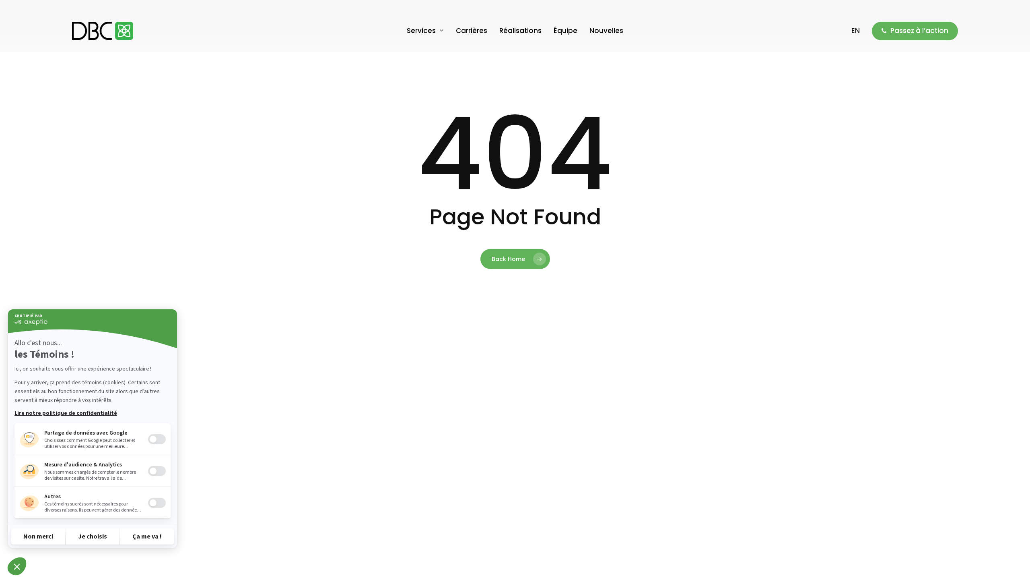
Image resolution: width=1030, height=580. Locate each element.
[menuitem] (855, 30)
